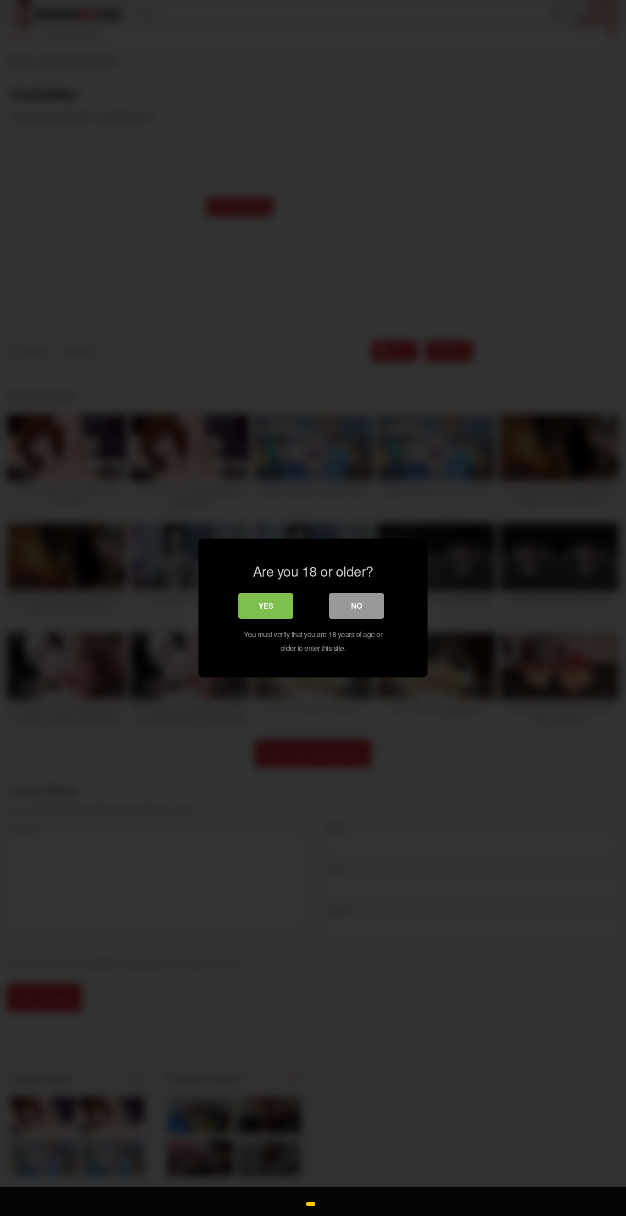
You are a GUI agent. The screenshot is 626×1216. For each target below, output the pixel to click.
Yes (266, 605)
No (356, 605)
